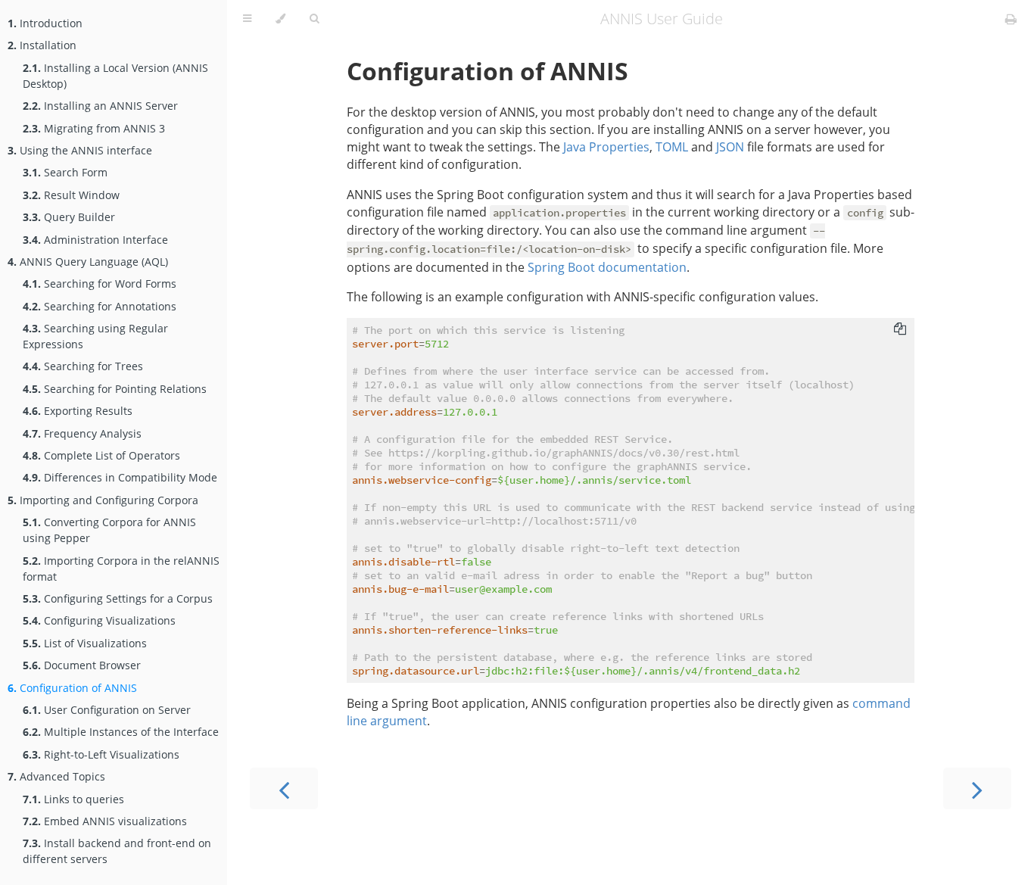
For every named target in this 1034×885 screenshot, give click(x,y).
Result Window (71, 195)
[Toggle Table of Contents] (247, 19)
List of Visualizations (85, 643)
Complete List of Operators (101, 455)
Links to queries (73, 799)
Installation (42, 45)
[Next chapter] (977, 788)
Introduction (45, 23)
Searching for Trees (83, 366)
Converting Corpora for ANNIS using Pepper (109, 530)
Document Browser (82, 665)
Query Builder (69, 217)
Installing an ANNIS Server (100, 105)
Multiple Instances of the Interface (121, 732)
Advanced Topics (56, 776)
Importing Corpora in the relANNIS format (121, 568)
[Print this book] (1011, 19)
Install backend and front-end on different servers (117, 851)
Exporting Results (77, 411)
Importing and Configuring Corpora (103, 500)
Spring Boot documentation (607, 267)
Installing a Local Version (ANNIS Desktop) (115, 76)
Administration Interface (95, 239)
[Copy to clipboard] (900, 328)
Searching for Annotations (99, 306)
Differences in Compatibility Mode (120, 477)
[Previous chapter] (284, 788)
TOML (672, 147)
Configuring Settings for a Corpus (118, 598)
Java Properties (606, 147)
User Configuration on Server (107, 710)
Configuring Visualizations (99, 620)
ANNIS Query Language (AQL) (88, 261)
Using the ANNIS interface (80, 150)
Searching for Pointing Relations (115, 389)
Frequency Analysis (82, 433)
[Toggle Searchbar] (314, 19)
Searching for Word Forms (99, 283)
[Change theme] (280, 19)
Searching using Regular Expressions (95, 336)
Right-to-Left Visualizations (101, 754)
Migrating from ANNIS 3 (94, 128)
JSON (730, 147)
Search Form (65, 172)
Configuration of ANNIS (72, 688)
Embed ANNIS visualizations (105, 821)
